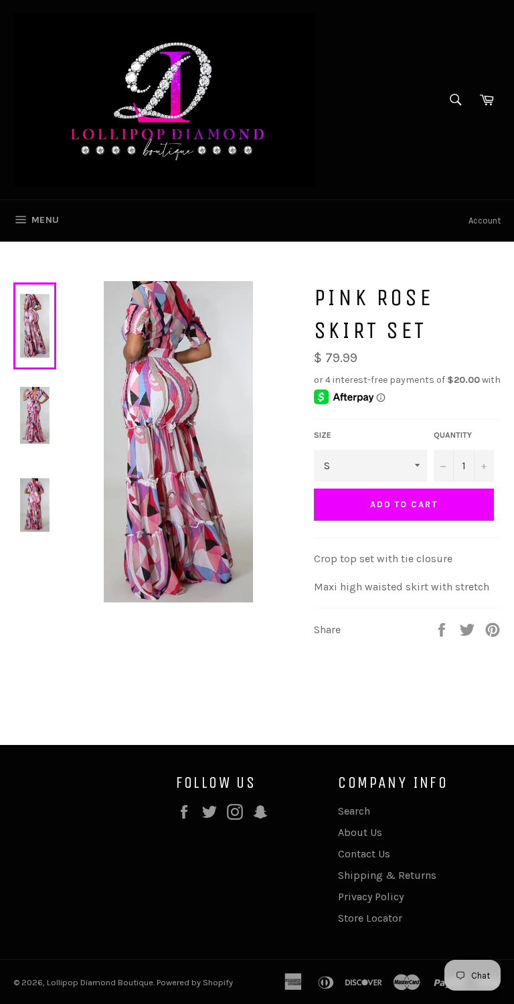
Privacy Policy (371, 896)
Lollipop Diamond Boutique (100, 982)
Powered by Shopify (195, 982)
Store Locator (370, 918)
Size (322, 435)
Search (354, 811)
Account (484, 221)
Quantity (453, 435)
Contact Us (364, 853)
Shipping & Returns (387, 875)
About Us (360, 832)
